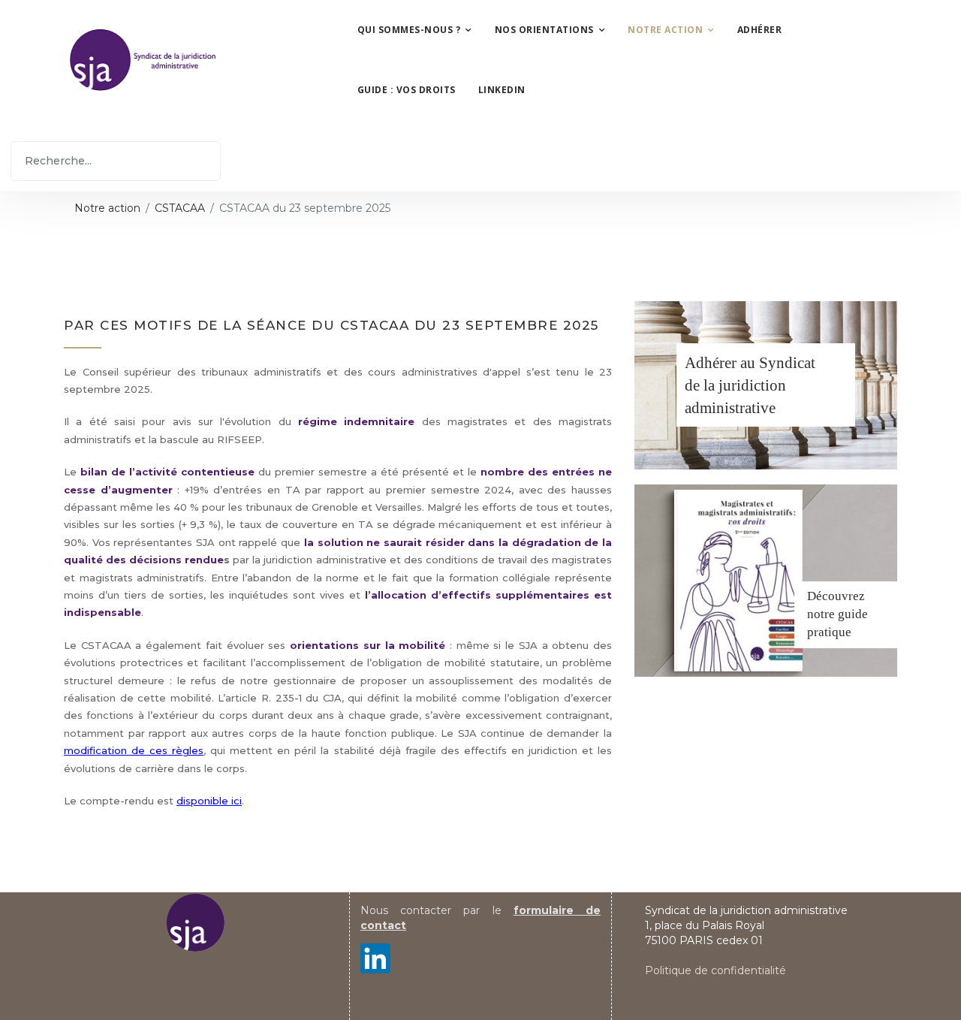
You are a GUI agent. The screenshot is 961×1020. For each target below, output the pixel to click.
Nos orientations (544, 29)
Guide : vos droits (406, 89)
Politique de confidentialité (715, 970)
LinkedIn (502, 89)
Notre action (665, 29)
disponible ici (209, 801)
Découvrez (836, 596)
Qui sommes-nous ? (409, 29)
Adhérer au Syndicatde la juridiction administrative (750, 385)
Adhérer (759, 29)
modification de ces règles (133, 750)
